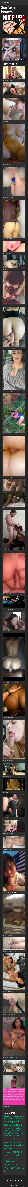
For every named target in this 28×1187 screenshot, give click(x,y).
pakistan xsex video (11, 1161)
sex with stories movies (12, 1116)
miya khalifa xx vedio (11, 1158)
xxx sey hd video (15, 1138)
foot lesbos (18, 1145)
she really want (11, 1121)
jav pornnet (13, 1132)
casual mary (8, 1142)
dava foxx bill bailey (13, 1124)
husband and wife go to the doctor (12, 1140)
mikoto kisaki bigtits (11, 1128)
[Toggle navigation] (25, 2)
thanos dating (8, 1148)
